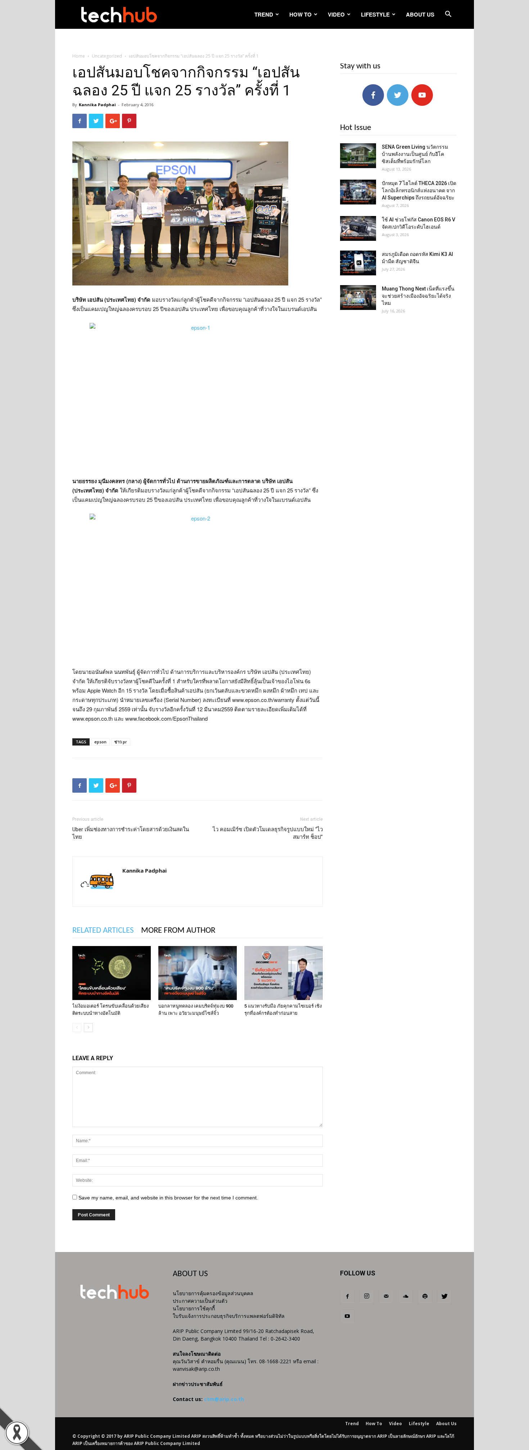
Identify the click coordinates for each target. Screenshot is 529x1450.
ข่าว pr (120, 741)
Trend (263, 14)
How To (300, 14)
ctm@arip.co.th (224, 1399)
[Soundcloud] (405, 1296)
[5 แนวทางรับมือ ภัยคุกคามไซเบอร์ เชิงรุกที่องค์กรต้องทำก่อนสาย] (283, 973)
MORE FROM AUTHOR (178, 931)
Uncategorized (107, 56)
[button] (448, 15)
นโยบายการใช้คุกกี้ (194, 1308)
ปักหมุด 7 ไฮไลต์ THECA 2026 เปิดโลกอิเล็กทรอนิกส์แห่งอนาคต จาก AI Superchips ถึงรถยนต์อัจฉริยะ (419, 190)
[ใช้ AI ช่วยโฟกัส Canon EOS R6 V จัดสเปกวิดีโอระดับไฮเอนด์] (358, 228)
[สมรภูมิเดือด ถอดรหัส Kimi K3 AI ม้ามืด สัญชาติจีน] (358, 263)
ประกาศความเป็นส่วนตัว (200, 1300)
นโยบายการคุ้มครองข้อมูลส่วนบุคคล (213, 1293)
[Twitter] (444, 1296)
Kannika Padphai (97, 104)
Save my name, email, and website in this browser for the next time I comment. (168, 1198)
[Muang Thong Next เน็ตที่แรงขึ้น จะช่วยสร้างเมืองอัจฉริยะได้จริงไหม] (358, 297)
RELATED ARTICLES (103, 931)
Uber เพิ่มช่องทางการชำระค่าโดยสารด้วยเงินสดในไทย (130, 833)
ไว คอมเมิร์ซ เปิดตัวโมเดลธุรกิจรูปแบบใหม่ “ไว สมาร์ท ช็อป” (268, 833)
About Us (420, 14)
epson (100, 741)
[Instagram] (367, 1296)
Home (78, 56)
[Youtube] (347, 1316)
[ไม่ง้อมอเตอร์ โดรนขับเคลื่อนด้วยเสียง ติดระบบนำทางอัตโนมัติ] (111, 973)
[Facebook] (347, 1296)
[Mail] (386, 1296)
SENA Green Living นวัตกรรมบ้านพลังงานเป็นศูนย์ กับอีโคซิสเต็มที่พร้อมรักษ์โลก (415, 154)
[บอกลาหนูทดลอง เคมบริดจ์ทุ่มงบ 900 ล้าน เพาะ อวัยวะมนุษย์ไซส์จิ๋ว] (197, 973)
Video (336, 14)
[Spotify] (425, 1296)
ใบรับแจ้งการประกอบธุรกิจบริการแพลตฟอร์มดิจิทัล (229, 1315)
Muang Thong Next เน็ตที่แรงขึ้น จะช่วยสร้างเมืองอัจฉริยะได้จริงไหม (418, 296)
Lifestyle (375, 14)
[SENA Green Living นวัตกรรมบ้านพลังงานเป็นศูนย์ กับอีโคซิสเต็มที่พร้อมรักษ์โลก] (358, 155)
